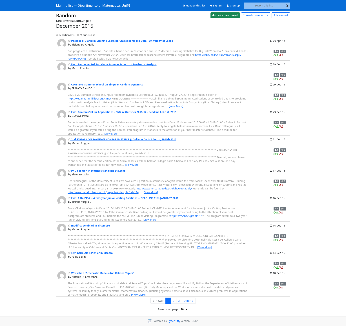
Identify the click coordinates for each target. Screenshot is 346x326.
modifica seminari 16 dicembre (90, 225)
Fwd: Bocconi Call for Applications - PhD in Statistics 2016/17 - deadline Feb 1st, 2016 (123, 112)
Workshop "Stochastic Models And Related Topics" (102, 273)
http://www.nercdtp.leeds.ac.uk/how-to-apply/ (164, 188)
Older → (189, 300)
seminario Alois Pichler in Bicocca (91, 253)
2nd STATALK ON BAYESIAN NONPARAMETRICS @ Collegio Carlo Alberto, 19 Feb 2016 (123, 139)
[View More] (176, 106)
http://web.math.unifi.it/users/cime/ (89, 98)
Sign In (217, 5)
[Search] (287, 6)
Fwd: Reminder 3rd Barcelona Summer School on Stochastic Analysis (113, 64)
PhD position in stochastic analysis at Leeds (97, 170)
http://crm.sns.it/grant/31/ (186, 216)
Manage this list (195, 5)
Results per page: (168, 309)
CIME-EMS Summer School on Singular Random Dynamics (106, 84)
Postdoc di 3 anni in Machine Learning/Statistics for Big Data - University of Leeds (121, 40)
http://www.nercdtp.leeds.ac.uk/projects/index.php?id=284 (103, 192)
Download (282, 15)
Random (66, 15)
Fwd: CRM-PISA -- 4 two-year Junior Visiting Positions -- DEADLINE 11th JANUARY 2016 (124, 198)
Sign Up (235, 5)
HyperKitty (174, 321)
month (254, 15)
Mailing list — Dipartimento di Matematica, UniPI (93, 5)
